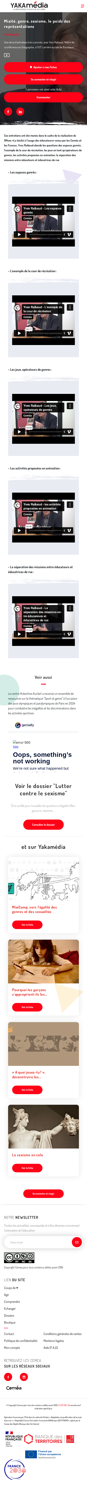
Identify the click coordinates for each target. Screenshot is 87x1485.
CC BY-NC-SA (64, 1405)
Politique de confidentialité (20, 1341)
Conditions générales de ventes (63, 1334)
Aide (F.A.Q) (51, 1348)
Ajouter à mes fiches (45, 67)
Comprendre (12, 1302)
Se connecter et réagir (43, 79)
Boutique (9, 1322)
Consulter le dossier (43, 824)
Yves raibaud (11, 34)
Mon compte (12, 1348)
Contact (9, 1334)
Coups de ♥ (11, 1288)
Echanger (10, 1308)
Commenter (43, 97)
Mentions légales (54, 1341)
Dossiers (9, 1315)
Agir (6, 1295)
